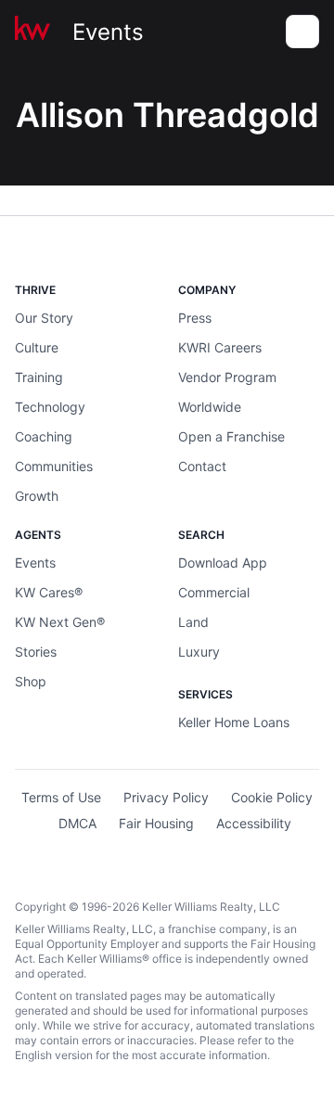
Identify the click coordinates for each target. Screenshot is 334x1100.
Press (195, 318)
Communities (54, 466)
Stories (36, 651)
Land (193, 622)
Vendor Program (227, 377)
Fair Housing (156, 823)
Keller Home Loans (233, 722)
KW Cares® (49, 592)
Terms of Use (61, 797)
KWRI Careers (220, 347)
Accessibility (253, 823)
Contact (202, 466)
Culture (36, 347)
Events (108, 32)
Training (39, 377)
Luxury (199, 651)
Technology (50, 407)
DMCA (77, 823)
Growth (36, 496)
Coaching (43, 436)
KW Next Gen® (60, 622)
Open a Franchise (231, 436)
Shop (30, 681)
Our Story (44, 318)
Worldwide (209, 407)
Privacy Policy (166, 797)
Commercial (214, 592)
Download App (222, 562)
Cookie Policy (272, 797)
